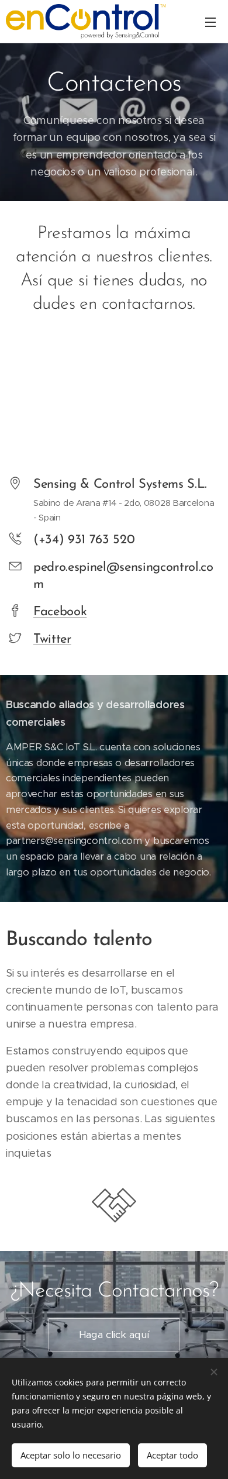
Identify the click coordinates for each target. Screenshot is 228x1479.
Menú (210, 21)
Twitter (52, 639)
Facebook (60, 612)
